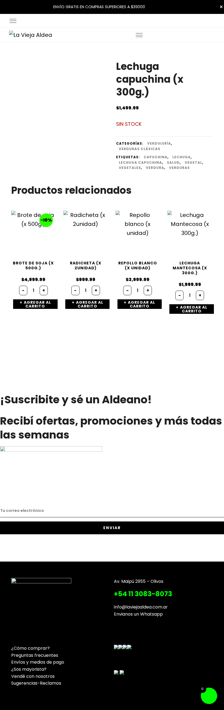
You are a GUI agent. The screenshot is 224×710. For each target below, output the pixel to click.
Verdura (155, 167)
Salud (173, 162)
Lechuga (181, 157)
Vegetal (193, 162)
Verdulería (159, 143)
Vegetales (130, 167)
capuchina (155, 157)
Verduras (179, 167)
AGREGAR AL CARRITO (37, 304)
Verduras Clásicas (139, 149)
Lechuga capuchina (140, 162)
